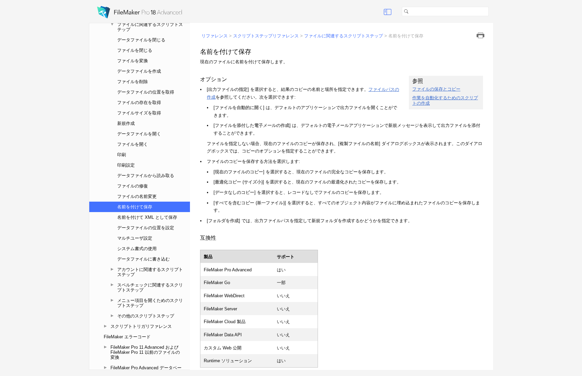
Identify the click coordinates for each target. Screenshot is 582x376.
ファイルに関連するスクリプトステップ (150, 27)
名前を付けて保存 (134, 206)
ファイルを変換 (132, 60)
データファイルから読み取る (145, 175)
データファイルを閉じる (141, 39)
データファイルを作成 (139, 71)
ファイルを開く (132, 144)
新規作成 (126, 123)
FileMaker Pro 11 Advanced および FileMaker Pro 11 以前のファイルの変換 (145, 352)
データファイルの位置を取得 (145, 92)
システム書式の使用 (137, 248)
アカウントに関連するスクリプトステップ (150, 272)
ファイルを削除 (132, 81)
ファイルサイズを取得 (139, 112)
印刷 (121, 154)
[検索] (491, 11)
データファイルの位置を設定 (145, 227)
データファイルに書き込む (143, 259)
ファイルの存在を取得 (139, 102)
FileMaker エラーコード (127, 336)
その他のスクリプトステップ (145, 315)
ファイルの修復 (132, 186)
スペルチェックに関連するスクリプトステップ (150, 287)
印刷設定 (126, 165)
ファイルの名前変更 (137, 196)
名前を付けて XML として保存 (147, 217)
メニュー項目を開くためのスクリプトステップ (150, 303)
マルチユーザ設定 (134, 238)
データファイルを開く (139, 133)
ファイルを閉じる (134, 50)
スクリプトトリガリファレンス (141, 326)
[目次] (387, 11)
